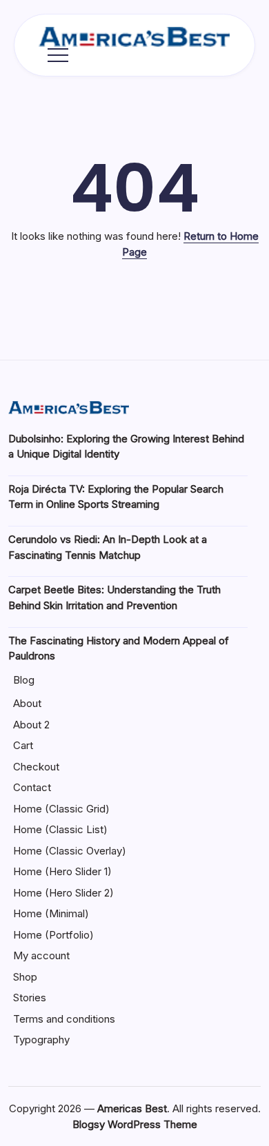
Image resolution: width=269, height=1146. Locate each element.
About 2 (31, 724)
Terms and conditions (64, 1018)
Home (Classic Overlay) (69, 850)
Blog (23, 679)
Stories (29, 997)
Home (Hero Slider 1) (62, 871)
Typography (41, 1039)
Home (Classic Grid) (61, 808)
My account (41, 955)
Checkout (36, 766)
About (27, 703)
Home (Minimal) (51, 913)
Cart (23, 745)
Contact (32, 787)
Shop (25, 976)
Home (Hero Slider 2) (63, 892)
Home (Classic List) (60, 829)
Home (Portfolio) (53, 934)
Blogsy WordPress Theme (134, 1124)
